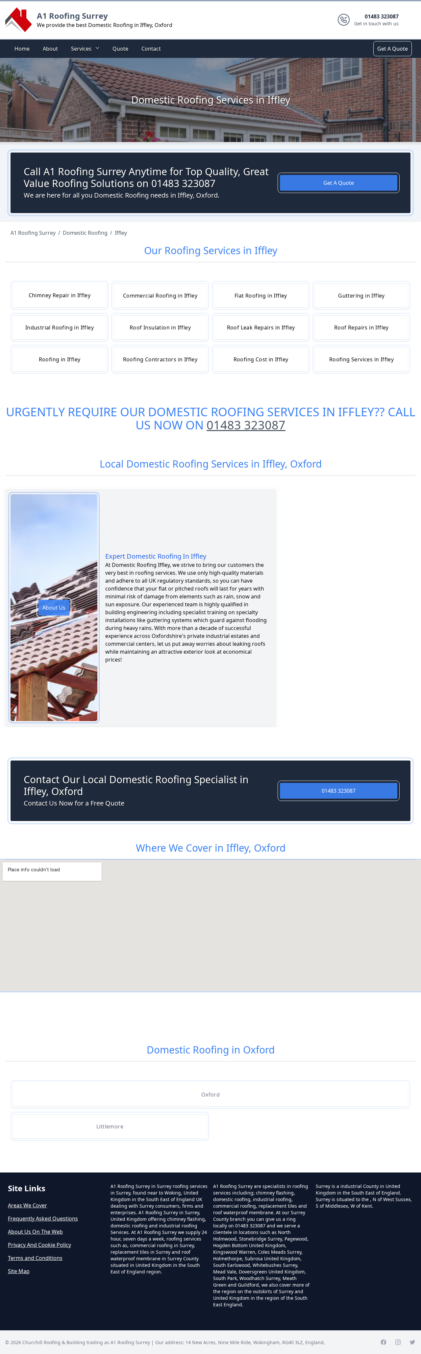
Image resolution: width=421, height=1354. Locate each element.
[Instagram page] (398, 1342)
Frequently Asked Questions (43, 1218)
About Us (53, 607)
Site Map (19, 1271)
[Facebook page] (383, 1342)
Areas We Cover (27, 1205)
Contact (151, 48)
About (50, 48)
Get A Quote (392, 48)
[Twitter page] (412, 1342)
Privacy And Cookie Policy (39, 1244)
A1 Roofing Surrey (72, 15)
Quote (120, 48)
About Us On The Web (35, 1231)
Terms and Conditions (35, 1258)
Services (81, 48)
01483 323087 (246, 425)
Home (22, 48)
